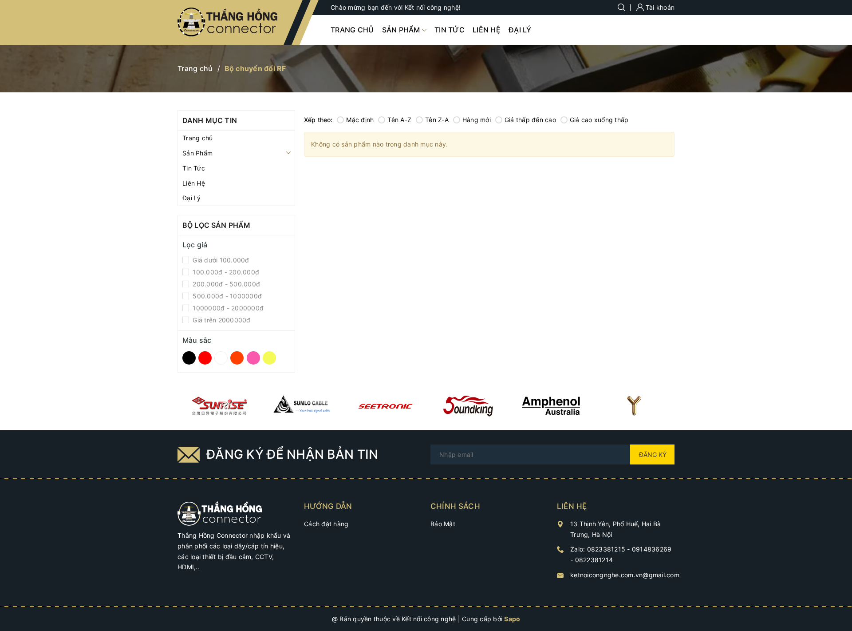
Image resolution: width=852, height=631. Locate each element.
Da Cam (238, 358)
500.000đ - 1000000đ (226, 296)
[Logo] (228, 22)
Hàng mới (476, 119)
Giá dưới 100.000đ (220, 260)
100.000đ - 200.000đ (225, 272)
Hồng (255, 358)
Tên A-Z (399, 119)
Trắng (222, 358)
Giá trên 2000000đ (221, 320)
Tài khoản (659, 7)
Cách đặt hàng (326, 524)
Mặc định (360, 119)
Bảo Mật (442, 524)
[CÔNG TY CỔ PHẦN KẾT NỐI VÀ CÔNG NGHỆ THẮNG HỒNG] (220, 512)
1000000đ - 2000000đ (227, 308)
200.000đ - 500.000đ (225, 284)
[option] (219, 406)
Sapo (512, 619)
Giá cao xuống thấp (599, 119)
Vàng (271, 358)
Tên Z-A (437, 119)
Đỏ (206, 358)
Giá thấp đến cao (530, 119)
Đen (190, 358)
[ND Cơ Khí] (219, 406)
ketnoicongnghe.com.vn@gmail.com (624, 575)
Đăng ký (653, 454)
